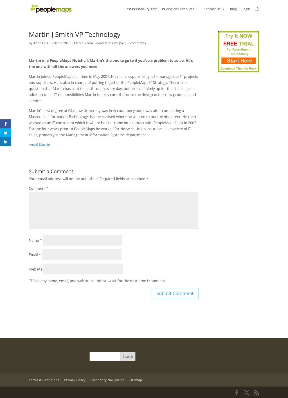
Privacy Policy (75, 380)
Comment (39, 188)
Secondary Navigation (107, 380)
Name (35, 240)
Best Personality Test (140, 9)
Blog (233, 9)
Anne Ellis (40, 43)
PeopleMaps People (109, 43)
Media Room (83, 43)
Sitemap (135, 380)
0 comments (137, 43)
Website (36, 269)
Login (246, 9)
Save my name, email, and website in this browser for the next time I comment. (99, 280)
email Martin (39, 144)
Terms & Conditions (44, 380)
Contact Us (212, 9)
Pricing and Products (178, 9)
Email (35, 254)
